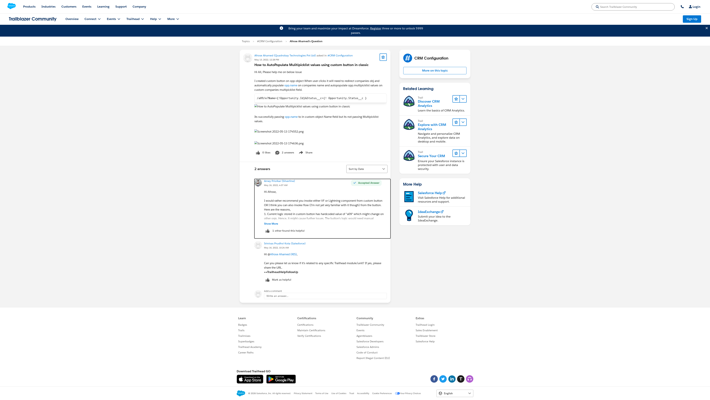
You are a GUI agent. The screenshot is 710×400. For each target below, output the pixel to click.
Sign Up (692, 19)
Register (375, 28)
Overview (72, 19)
